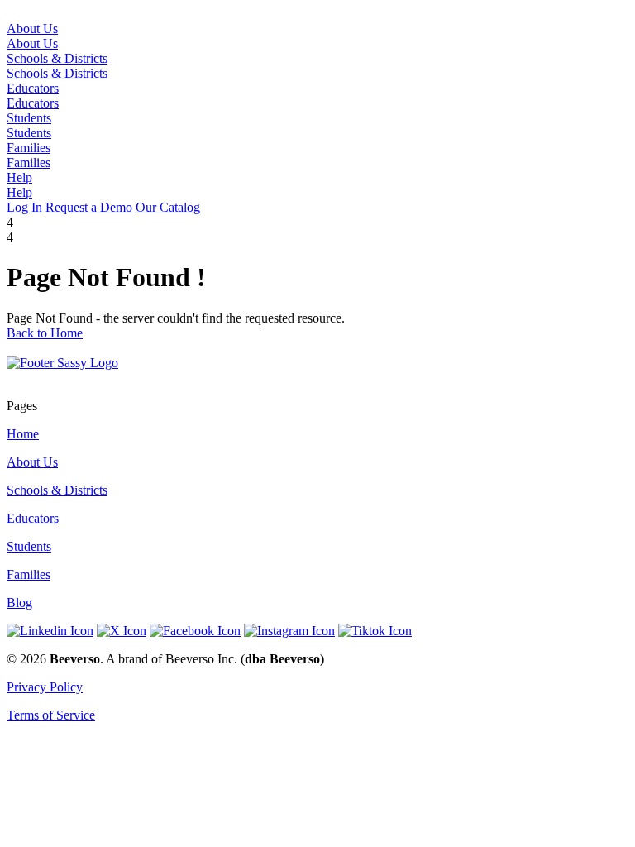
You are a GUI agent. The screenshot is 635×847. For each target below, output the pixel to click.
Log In (24, 207)
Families (28, 163)
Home (23, 434)
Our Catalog (168, 207)
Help (19, 192)
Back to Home (45, 333)
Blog (19, 603)
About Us (32, 43)
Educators (33, 103)
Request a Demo (88, 207)
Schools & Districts (57, 73)
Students (29, 133)
